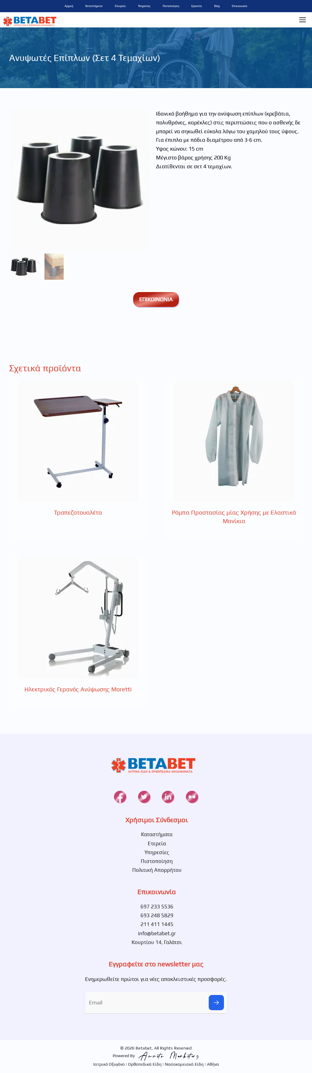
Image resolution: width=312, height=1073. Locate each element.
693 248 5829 (156, 915)
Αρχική (69, 6)
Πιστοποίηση (171, 6)
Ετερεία (157, 843)
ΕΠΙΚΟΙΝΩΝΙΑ (156, 299)
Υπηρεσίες (144, 6)
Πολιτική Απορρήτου (157, 870)
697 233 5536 (156, 907)
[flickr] (192, 797)
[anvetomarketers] (168, 1055)
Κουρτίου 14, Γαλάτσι (157, 942)
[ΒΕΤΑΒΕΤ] (29, 20)
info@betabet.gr (157, 933)
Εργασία (196, 6)
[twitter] (144, 797)
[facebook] (120, 797)
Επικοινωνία (239, 6)
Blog (217, 6)
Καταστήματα (94, 6)
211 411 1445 (156, 924)
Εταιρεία (120, 6)
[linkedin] (168, 797)
